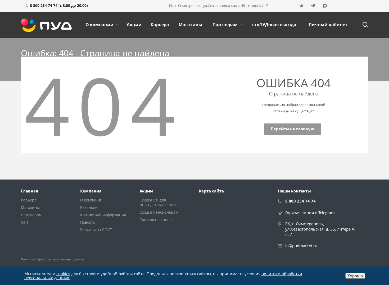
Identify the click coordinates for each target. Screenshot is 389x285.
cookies (63, 273)
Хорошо (355, 275)
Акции (134, 24)
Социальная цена (155, 219)
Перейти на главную (292, 128)
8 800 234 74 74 (300, 201)
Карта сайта (211, 191)
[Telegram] (313, 6)
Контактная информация (103, 214)
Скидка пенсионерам (158, 212)
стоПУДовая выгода (274, 24)
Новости (87, 222)
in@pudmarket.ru (301, 245)
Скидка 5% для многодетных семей (157, 202)
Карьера (160, 24)
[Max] (325, 6)
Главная (29, 191)
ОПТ (25, 222)
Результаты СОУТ (96, 229)
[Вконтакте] (301, 6)
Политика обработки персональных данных (52, 259)
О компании (100, 24)
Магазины (190, 24)
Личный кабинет (328, 24)
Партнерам (225, 24)
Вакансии (89, 207)
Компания (91, 191)
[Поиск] (363, 25)
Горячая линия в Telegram (310, 212)
